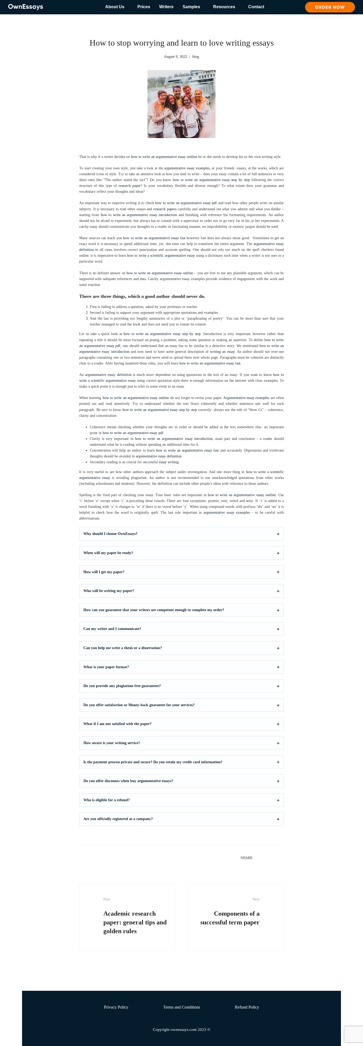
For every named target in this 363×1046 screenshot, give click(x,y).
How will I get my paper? (103, 572)
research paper (130, 186)
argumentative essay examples (186, 168)
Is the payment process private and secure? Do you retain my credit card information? (152, 762)
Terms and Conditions (181, 1007)
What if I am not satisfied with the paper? (117, 724)
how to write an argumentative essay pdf (186, 203)
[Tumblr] (281, 857)
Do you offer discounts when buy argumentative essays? (128, 781)
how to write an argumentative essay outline (164, 157)
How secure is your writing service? (111, 743)
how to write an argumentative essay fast (154, 238)
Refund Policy (247, 1007)
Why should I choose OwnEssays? (110, 534)
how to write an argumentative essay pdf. (133, 433)
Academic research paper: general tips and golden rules (135, 915)
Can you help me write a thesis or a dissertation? (122, 648)
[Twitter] (267, 857)
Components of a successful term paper (230, 911)
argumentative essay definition (108, 375)
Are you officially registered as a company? (118, 819)
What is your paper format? (106, 667)
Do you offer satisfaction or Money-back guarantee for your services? (139, 705)
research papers (164, 209)
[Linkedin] (274, 857)
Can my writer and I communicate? (112, 629)
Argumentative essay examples (246, 398)
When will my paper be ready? (108, 553)
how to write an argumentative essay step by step (211, 180)
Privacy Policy (116, 1007)
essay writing (169, 462)
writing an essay (222, 352)
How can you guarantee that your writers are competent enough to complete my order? (153, 610)
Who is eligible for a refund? (106, 800)
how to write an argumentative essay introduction (139, 215)
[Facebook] (260, 857)
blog (195, 57)
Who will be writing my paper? (108, 591)
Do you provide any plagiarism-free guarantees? (122, 686)
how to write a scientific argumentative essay (161, 256)
